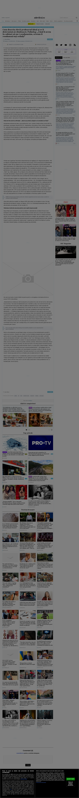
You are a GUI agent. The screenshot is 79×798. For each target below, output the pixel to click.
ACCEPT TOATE (70, 779)
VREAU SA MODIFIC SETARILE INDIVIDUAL (70, 784)
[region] (39, 783)
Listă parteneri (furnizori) (41, 782)
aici (10, 789)
